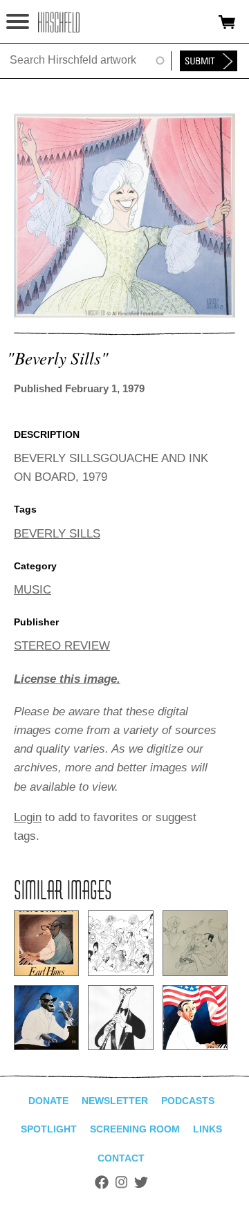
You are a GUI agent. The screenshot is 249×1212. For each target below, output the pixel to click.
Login (28, 817)
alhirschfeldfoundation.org (59, 22)
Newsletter (115, 1100)
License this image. (67, 679)
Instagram (121, 1182)
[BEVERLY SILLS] (124, 313)
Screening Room (135, 1129)
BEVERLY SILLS (57, 533)
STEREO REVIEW (62, 645)
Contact (121, 1158)
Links (207, 1129)
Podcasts (187, 1100)
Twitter (141, 1182)
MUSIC (32, 589)
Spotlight (49, 1129)
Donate (48, 1100)
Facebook (102, 1182)
